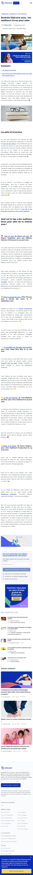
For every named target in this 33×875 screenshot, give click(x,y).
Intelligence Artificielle (17, 622)
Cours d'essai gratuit (11, 785)
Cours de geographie (6, 817)
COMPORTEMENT (14, 661)
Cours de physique (6, 823)
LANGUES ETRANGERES (16, 632)
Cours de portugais (22, 829)
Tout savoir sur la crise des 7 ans (16, 657)
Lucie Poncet (6, 696)
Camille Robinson (14, 659)
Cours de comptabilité (7, 815)
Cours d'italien (21, 820)
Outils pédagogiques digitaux (8, 835)
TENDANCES (5, 14)
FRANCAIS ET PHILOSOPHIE (18, 14)
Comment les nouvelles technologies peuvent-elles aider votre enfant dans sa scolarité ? (15, 692)
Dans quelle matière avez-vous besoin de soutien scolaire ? (16, 559)
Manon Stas (7, 25)
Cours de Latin (21, 826)
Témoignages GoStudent (7, 851)
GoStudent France (14, 620)
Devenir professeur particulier (9, 841)
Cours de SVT (4, 826)
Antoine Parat (6, 724)
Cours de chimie (5, 812)
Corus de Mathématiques (7, 820)
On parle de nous (5, 848)
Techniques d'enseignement (8, 838)
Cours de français (22, 817)
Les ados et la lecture (9, 70)
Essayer (16, 3)
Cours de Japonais (22, 823)
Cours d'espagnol (22, 815)
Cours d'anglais (21, 812)
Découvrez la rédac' (6, 853)
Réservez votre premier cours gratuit (16, 569)
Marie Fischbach (7, 751)
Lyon (2, 805)
